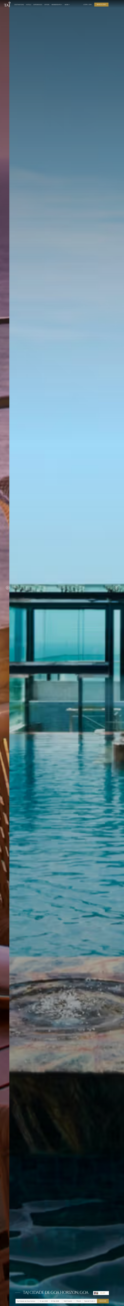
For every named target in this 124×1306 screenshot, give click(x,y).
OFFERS (46, 4)
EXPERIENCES (37, 4)
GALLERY (102, 1293)
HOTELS (28, 4)
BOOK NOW (103, 1301)
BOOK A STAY (101, 4)
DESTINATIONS (19, 4)
